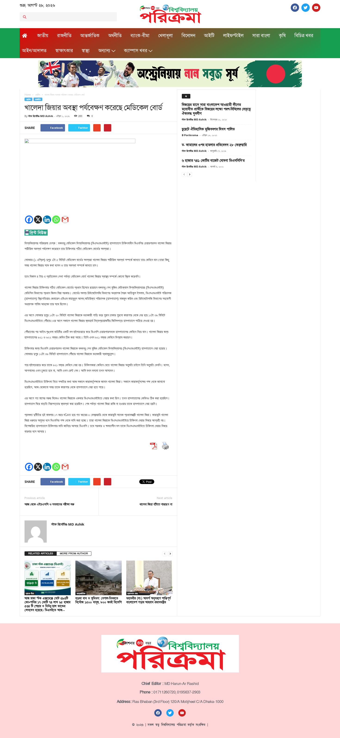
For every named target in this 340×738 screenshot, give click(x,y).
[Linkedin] (47, 219)
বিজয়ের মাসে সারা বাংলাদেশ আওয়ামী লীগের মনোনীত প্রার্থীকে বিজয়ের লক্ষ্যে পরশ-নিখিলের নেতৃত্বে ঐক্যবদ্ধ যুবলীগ (216, 109)
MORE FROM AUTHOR (74, 553)
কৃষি (282, 36)
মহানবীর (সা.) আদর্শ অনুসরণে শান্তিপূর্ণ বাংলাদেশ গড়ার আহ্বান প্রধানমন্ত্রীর (148, 600)
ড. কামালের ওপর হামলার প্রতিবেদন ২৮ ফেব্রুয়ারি (214, 145)
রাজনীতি (64, 36)
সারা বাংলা (261, 36)
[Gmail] (65, 219)
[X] (38, 219)
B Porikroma (190, 135)
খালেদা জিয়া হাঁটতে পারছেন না (155, 504)
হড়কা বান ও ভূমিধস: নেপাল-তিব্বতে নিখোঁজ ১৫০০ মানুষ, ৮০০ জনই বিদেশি (98, 600)
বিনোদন (188, 36)
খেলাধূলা (165, 36)
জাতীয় (42, 36)
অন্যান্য (104, 51)
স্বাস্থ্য (86, 51)
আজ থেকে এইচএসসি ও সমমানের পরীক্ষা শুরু (49, 504)
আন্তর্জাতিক (89, 36)
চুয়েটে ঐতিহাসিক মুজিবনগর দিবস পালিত (208, 129)
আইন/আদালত (34, 51)
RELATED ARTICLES (40, 553)
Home (28, 94)
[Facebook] (29, 219)
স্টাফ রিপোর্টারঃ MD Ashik (40, 116)
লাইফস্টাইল (233, 36)
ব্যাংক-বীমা (139, 36)
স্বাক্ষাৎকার (64, 51)
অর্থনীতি (115, 36)
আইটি (209, 36)
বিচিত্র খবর (303, 36)
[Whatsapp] (56, 219)
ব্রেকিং (28, 99)
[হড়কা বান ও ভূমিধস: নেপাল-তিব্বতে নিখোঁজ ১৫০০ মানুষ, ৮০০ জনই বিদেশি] (98, 578)
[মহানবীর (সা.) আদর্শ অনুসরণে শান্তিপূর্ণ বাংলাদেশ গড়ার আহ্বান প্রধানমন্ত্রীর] (149, 578)
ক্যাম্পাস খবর (135, 51)
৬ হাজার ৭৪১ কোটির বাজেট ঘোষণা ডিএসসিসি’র (213, 160)
